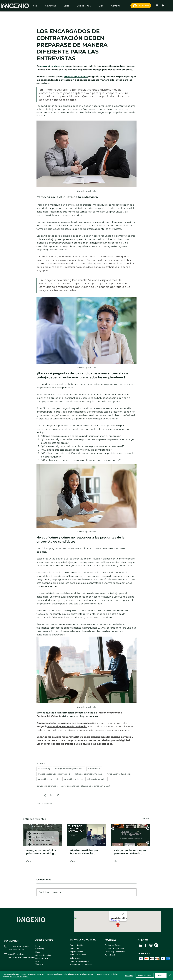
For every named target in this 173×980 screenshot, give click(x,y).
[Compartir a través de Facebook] (37, 795)
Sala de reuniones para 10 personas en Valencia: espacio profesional (130, 852)
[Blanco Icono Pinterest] (162, 5)
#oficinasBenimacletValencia (88, 774)
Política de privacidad (19, 976)
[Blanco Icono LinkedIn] (140, 945)
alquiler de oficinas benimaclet (95, 786)
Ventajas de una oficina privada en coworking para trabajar (41, 852)
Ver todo (146, 818)
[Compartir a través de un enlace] (57, 795)
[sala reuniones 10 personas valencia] (130, 835)
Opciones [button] (129, 975)
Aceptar (161, 975)
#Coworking (44, 768)
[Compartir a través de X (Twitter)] (44, 795)
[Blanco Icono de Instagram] (157, 5)
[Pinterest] (156, 945)
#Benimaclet (94, 768)
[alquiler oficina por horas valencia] (86, 835)
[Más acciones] (135, 23)
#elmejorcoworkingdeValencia (69, 768)
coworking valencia (73, 779)
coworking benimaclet (49, 779)
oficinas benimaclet (96, 779)
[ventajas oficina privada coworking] (42, 835)
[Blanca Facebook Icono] (146, 945)
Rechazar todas (144, 975)
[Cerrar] (169, 975)
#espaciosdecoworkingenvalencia (54, 774)
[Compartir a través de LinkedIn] (51, 795)
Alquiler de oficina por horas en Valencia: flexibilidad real (84, 852)
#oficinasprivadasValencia (119, 774)
